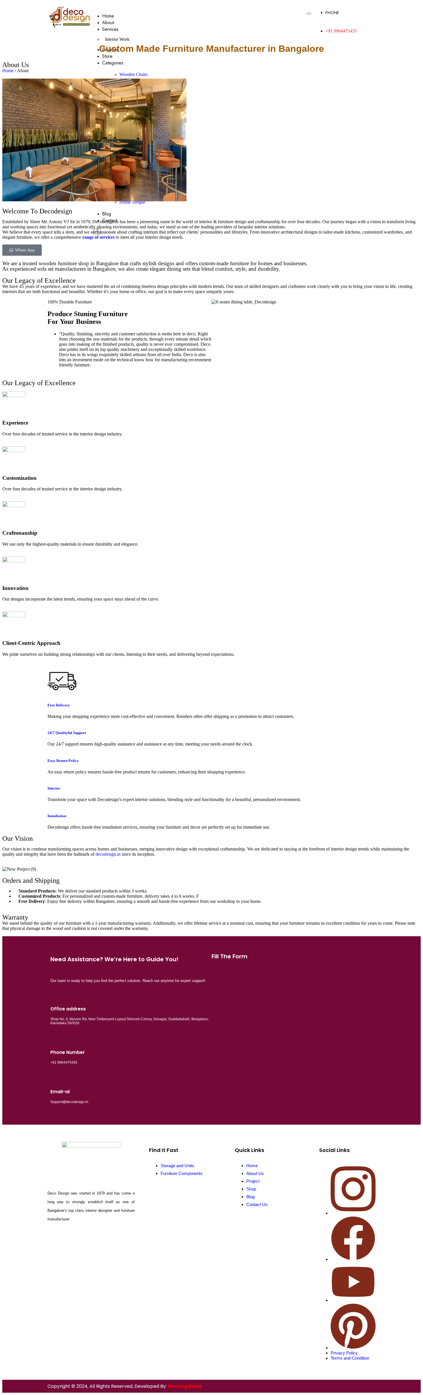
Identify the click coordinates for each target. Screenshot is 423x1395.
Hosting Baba (184, 1386)
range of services (98, 237)
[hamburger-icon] (308, 13)
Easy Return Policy (63, 760)
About (108, 22)
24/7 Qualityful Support (66, 733)
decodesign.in (108, 854)
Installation (56, 816)
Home (108, 16)
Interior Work (117, 39)
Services (110, 29)
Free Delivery (58, 705)
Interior (53, 788)
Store (107, 56)
